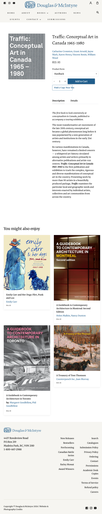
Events (15, 19)
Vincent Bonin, (80, 54)
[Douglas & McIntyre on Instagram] (91, 508)
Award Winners (66, 469)
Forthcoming (67, 447)
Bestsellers (68, 443)
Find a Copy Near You (63, 87)
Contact (33, 19)
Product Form (58, 69)
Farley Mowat (67, 464)
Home (11, 13)
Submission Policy (89, 447)
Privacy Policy (91, 452)
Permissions (92, 465)
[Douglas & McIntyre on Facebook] (87, 508)
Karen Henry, (65, 54)
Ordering (93, 456)
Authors (61, 13)
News (77, 13)
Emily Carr (68, 460)
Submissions (57, 19)
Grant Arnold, (80, 51)
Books (42, 13)
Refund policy (91, 487)
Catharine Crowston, (62, 51)
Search (94, 438)
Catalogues (92, 443)
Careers (94, 492)
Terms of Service (89, 482)
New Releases (67, 438)
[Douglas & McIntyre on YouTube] (95, 508)
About (26, 13)
